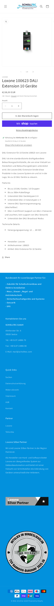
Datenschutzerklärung (16, 383)
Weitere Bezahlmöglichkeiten (27, 130)
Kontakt (9, 408)
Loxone (9, 425)
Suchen (9, 377)
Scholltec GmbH (22, 601)
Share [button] (7, 257)
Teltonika (10, 432)
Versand (13, 96)
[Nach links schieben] (21, 72)
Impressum (11, 396)
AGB (7, 402)
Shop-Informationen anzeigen (18, 145)
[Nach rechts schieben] (33, 72)
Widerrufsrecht (12, 390)
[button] (5, 6)
